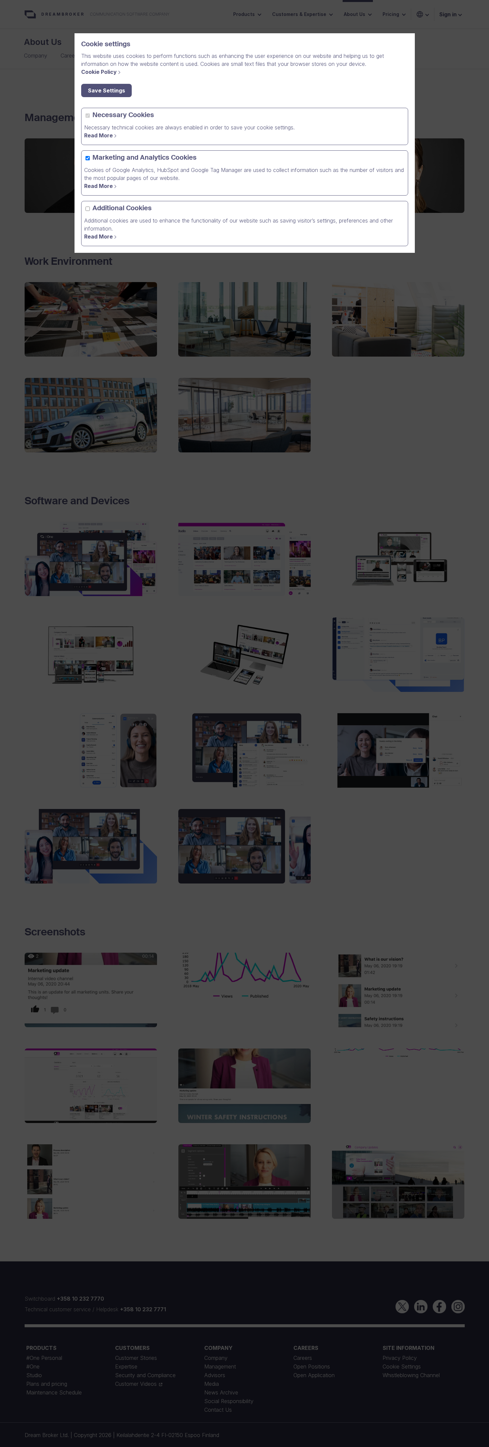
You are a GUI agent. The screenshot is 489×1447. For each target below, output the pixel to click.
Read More (98, 135)
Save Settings (106, 90)
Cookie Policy (99, 72)
